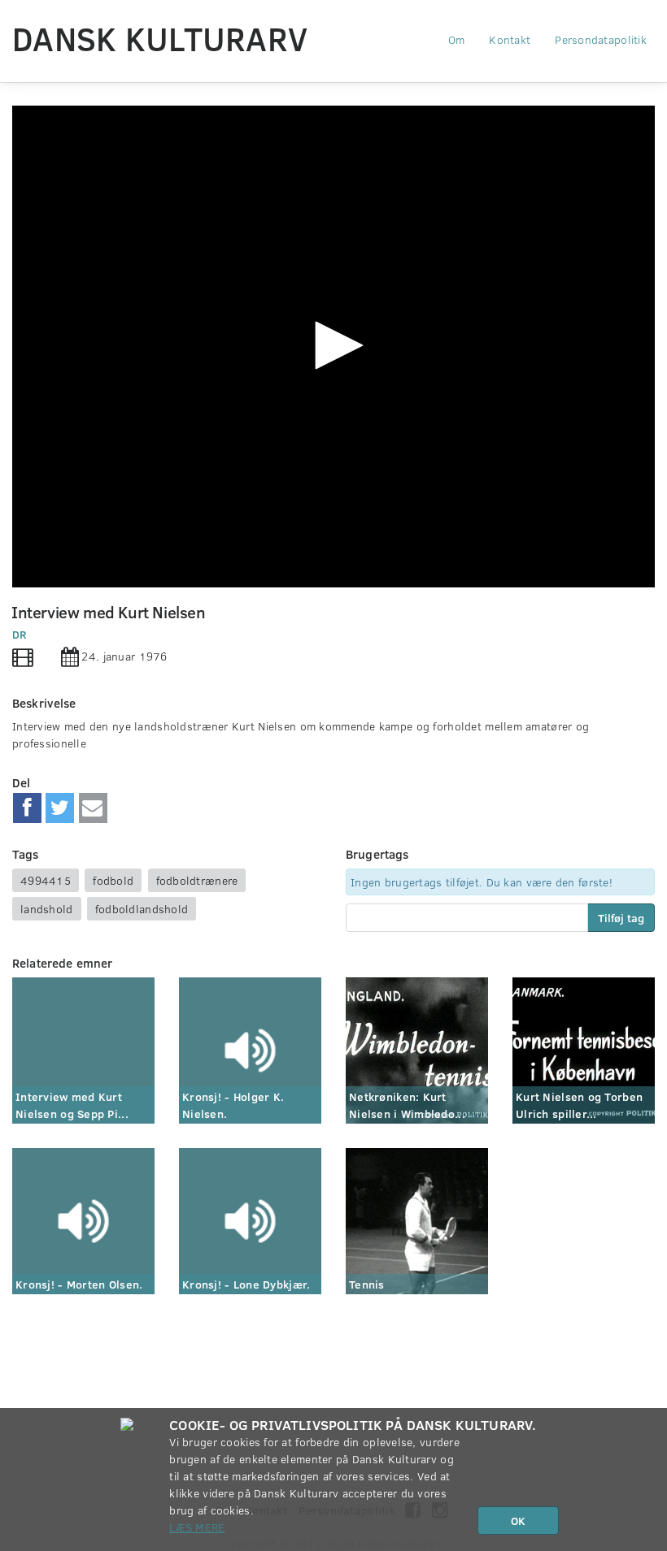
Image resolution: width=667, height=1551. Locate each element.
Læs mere (197, 1527)
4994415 (45, 880)
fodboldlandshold (141, 908)
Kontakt (509, 39)
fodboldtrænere (197, 880)
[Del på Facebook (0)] (27, 808)
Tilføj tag (621, 917)
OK (518, 1520)
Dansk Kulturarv (159, 38)
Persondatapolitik (601, 39)
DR (20, 634)
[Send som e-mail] (93, 808)
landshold (46, 908)
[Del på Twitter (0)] (60, 808)
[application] (333, 346)
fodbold (113, 880)
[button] (333, 345)
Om (456, 39)
